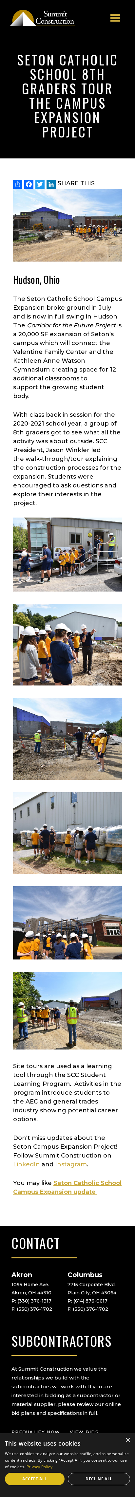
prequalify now (35, 1431)
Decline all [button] (99, 1479)
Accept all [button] (34, 1479)
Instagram (71, 1164)
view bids (84, 1431)
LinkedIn (26, 1164)
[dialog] (67, 1465)
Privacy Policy (39, 1467)
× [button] (127, 1440)
